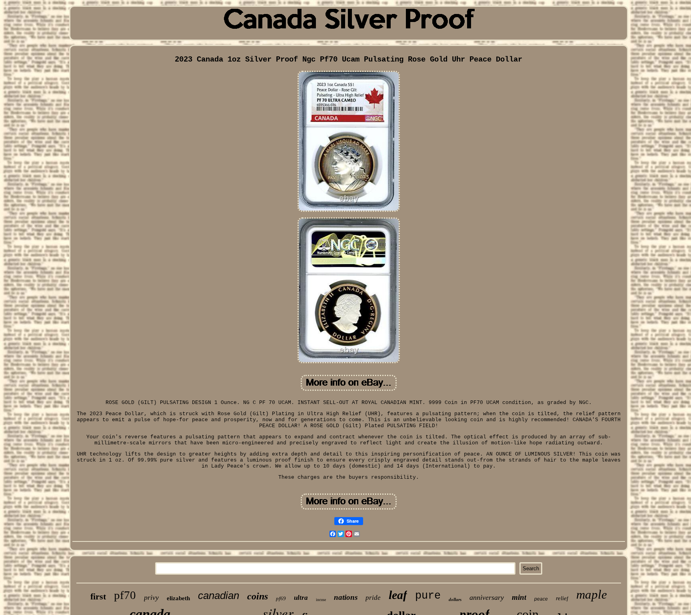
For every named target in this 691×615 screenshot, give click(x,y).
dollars (455, 599)
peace (541, 599)
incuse (321, 599)
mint (519, 597)
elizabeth (178, 598)
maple (591, 594)
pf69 (281, 598)
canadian (218, 595)
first (98, 596)
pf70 (125, 595)
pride (373, 597)
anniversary (486, 597)
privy (151, 597)
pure (428, 596)
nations (345, 597)
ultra (301, 597)
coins (257, 596)
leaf (398, 594)
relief (562, 598)
